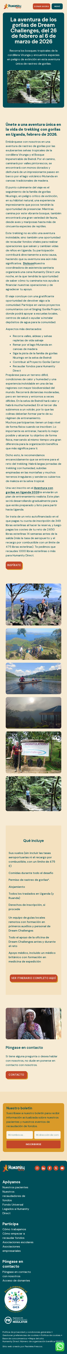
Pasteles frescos (33, 1346)
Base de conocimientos (15, 1338)
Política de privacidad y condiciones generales (27, 1332)
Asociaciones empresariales (12, 1249)
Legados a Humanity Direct (16, 1211)
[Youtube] (62, 1168)
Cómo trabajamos (14, 1229)
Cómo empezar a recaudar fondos (14, 1236)
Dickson (28, 263)
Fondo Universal (13, 1204)
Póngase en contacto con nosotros (17, 1274)
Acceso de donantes (16, 1280)
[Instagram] (37, 1168)
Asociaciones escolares (18, 1242)
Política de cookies (51, 1335)
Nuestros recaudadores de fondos (14, 1196)
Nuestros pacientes (15, 1187)
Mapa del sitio (36, 1338)
